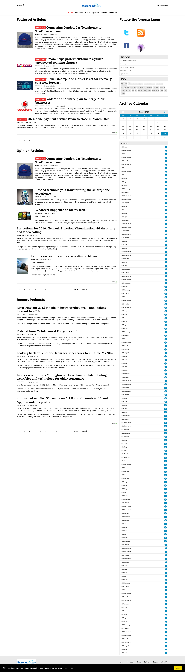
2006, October (125, 639)
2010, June (124, 485)
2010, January (125, 503)
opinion (124, 84)
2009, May (124, 530)
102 (165, 387)
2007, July (124, 607)
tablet (149, 90)
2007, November (126, 593)
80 (165, 401)
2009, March (124, 537)
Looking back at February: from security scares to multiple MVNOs (65, 353)
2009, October (125, 513)
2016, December (126, 251)
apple (141, 84)
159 (165, 524)
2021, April (124, 217)
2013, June (124, 360)
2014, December (126, 297)
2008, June (124, 569)
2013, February (125, 373)
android (153, 84)
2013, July (124, 356)
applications (135, 84)
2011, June (124, 443)
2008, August (125, 562)
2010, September (126, 475)
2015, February (125, 290)
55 (165, 325)
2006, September (126, 642)
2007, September (126, 600)
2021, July (124, 206)
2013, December (126, 339)
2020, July (124, 241)
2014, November (126, 300)
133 (165, 405)
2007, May (124, 614)
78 (165, 332)
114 (165, 489)
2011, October (125, 429)
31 (165, 311)
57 (165, 353)
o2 (133, 90)
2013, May (124, 363)
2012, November (126, 384)
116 (165, 461)
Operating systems (125, 70)
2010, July (124, 482)
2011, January (125, 461)
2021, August (125, 203)
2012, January (125, 419)
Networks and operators (43, 106)
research (146, 84)
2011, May (124, 447)
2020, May (124, 248)
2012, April (124, 408)
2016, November (126, 255)
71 (165, 346)
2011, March (124, 454)
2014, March (124, 328)
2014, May (124, 321)
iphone (140, 90)
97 (165, 373)
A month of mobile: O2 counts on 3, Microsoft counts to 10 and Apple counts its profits (62, 400)
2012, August (125, 394)
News (87, 13)
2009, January (125, 544)
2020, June (124, 244)
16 (165, 286)
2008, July (124, 565)
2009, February (125, 541)
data (161, 90)
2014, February (125, 332)
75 (165, 356)
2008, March (124, 579)
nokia (122, 87)
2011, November (126, 426)
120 (165, 443)
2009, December (126, 506)
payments (159, 84)
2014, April (124, 325)
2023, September (126, 164)
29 (165, 544)
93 (165, 520)
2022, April (124, 182)
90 (165, 436)
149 (165, 513)
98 (165, 391)
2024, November (126, 150)
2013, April (124, 367)
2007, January (125, 628)
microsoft (128, 90)
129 (165, 419)
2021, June (124, 210)
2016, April (124, 265)
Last (84, 289)
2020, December (126, 224)
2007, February (125, 625)
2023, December (126, 154)
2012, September (126, 391)
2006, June (124, 653)
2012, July (124, 398)
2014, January (125, 335)
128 (165, 485)
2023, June (124, 168)
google (127, 87)
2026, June (124, 147)
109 (165, 426)
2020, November (126, 227)
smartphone (141, 87)
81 (165, 381)
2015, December (126, 276)
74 (165, 367)
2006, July (124, 649)
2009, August (125, 520)
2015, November (126, 279)
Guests (104, 13)
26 (165, 293)
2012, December (126, 381)
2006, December (126, 632)
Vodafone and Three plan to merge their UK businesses (72, 100)
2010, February (125, 499)
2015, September (126, 283)
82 (165, 450)
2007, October (125, 597)
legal (122, 90)
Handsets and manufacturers (128, 60)
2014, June (124, 318)
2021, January (125, 220)
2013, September (126, 349)
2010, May (124, 489)
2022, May (124, 178)
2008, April (124, 576)
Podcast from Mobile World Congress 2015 (47, 331)
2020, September (126, 234)
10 (68, 289)
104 (165, 496)
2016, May (124, 262)
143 (165, 503)
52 (165, 321)
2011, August (125, 436)
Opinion (95, 13)
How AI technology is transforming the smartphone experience (72, 191)
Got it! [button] (178, 668)
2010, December (126, 464)
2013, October (125, 346)
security (162, 87)
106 (165, 422)
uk (129, 84)
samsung (133, 87)
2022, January (125, 192)
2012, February (125, 415)
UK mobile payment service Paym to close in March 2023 (63, 119)
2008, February (125, 583)
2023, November (126, 157)
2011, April (124, 450)
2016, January (125, 272)
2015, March (124, 286)
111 (165, 478)
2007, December (126, 590)
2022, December (126, 171)
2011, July (124, 440)
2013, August (125, 353)
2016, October (125, 258)
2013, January (125, 377)
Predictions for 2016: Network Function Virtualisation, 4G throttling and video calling (66, 230)
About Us (113, 13)
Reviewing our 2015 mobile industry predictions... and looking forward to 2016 (61, 309)
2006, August (125, 646)
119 (165, 433)
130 (165, 429)
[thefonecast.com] (91, 5)
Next (75, 289)
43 (165, 314)
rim (165, 90)
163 (165, 537)
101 (165, 454)
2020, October (125, 230)
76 (165, 349)
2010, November (126, 468)
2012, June (124, 401)
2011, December (126, 422)
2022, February (125, 189)
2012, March (124, 412)
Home (70, 13)
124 (165, 440)
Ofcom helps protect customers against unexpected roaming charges (69, 60)
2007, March (124, 621)
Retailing (123, 64)
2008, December (126, 548)
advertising (155, 90)
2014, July (124, 314)
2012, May (124, 405)
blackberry (149, 87)
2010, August (125, 478)
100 (165, 408)
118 (165, 464)
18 (165, 290)
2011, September (126, 433)
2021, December (126, 196)
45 (165, 300)
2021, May (124, 213)
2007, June (124, 611)
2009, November (126, 510)
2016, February (125, 269)
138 (165, 457)
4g (136, 90)
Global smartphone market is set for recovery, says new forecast (73, 80)
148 (165, 517)
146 (165, 510)
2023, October (125, 161)
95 (165, 377)
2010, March (124, 496)
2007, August (125, 604)
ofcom (123, 93)
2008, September (126, 558)
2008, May (124, 572)
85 (165, 335)
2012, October (125, 387)
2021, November (126, 199)
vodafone (156, 87)
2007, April (124, 618)
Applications (124, 74)
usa (145, 90)
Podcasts (79, 13)
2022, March (124, 185)
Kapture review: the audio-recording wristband (65, 256)
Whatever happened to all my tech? (61, 210)
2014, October (125, 304)
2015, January (125, 293)
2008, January (125, 586)
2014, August (125, 311)
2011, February (125, 457)
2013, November (126, 342)
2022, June (124, 175)
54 (165, 304)
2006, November (126, 635)
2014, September (126, 307)
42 (165, 307)
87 (165, 384)
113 (165, 415)
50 (165, 318)
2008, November (126, 551)
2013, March (124, 370)
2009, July (124, 524)
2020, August (125, 237)
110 (165, 412)
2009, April (124, 534)
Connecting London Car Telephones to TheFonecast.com (68, 29)
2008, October (125, 555)
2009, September (126, 517)
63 (165, 328)
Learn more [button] (69, 668)
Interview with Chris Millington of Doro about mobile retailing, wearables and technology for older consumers (62, 376)
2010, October (125, 471)
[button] (21, 5)
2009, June (124, 527)
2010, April (124, 492)
